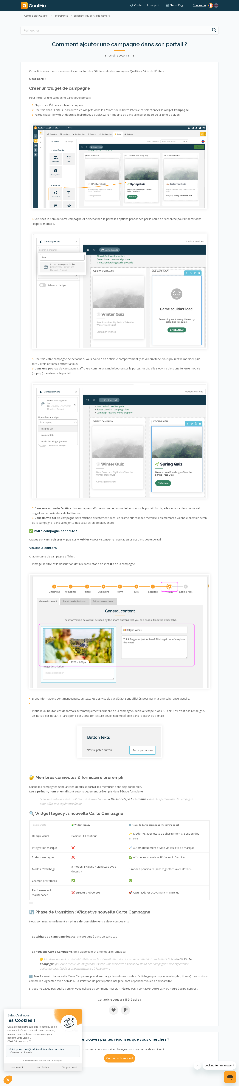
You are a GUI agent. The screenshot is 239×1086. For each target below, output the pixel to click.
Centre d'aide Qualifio (36, 15)
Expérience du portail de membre (92, 15)
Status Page (177, 5)
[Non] (125, 1010)
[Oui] (113, 1010)
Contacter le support (119, 1058)
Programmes (61, 15)
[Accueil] (33, 5)
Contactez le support (146, 5)
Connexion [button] (199, 5)
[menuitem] (216, 5)
